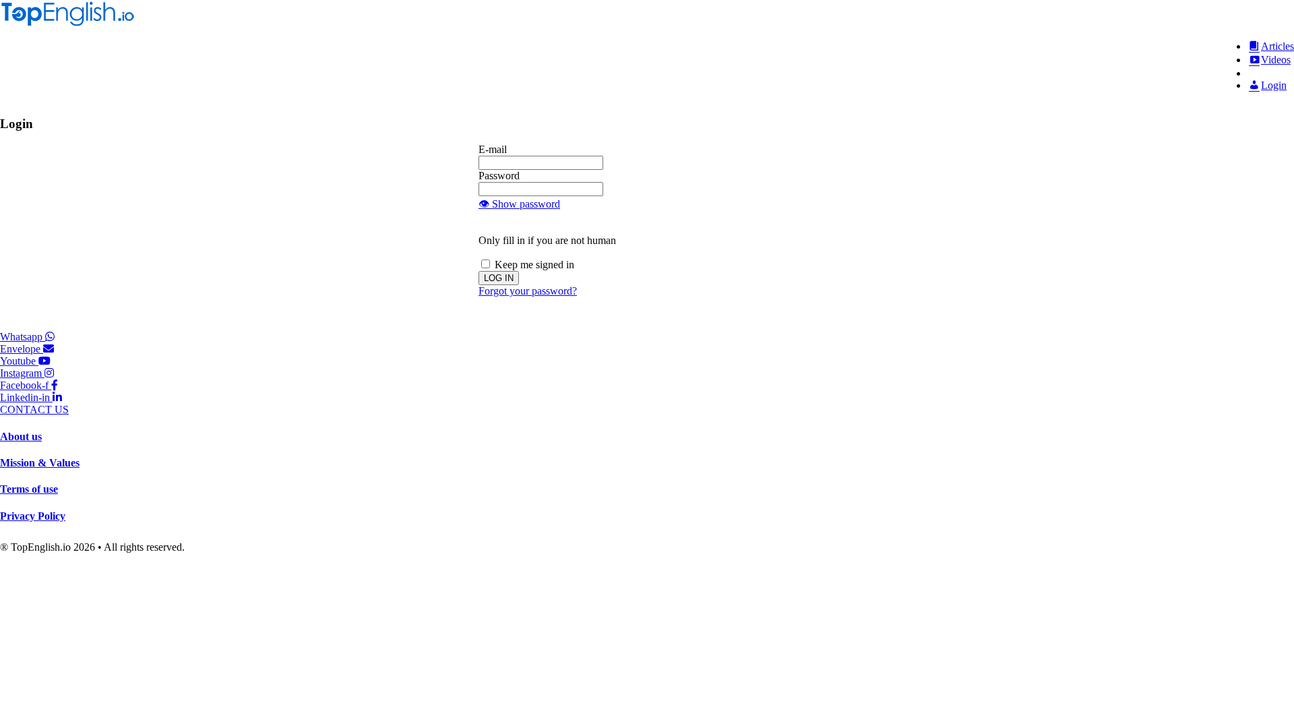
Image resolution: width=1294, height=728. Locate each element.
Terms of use (29, 489)
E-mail (493, 149)
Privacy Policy (32, 516)
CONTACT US (34, 409)
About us (21, 436)
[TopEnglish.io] (67, 23)
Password (499, 175)
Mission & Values (40, 462)
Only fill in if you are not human (547, 240)
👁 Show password (519, 204)
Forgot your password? (528, 291)
